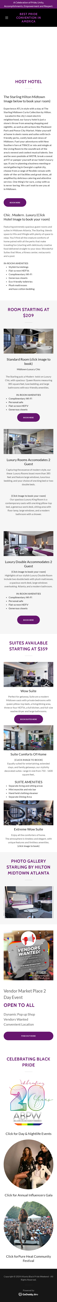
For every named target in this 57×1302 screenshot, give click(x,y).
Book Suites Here (28, 719)
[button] (7, 18)
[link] (28, 17)
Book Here (15, 202)
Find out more (28, 1036)
